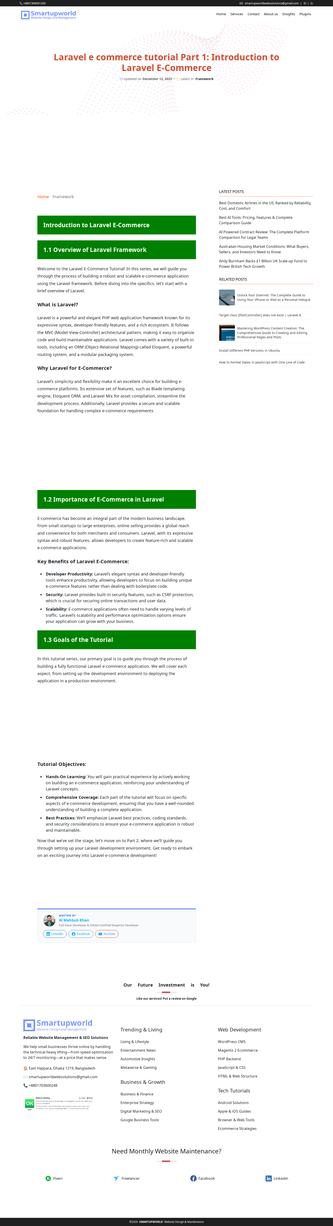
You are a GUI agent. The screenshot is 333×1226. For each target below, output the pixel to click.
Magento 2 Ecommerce (238, 1050)
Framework (204, 79)
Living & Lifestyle (135, 1041)
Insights (288, 14)
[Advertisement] (166, 151)
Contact (253, 14)
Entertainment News (138, 1050)
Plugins (305, 14)
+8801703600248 (43, 1085)
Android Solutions (233, 1102)
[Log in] (305, 3)
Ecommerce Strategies (237, 1128)
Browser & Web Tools (236, 1119)
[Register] (311, 3)
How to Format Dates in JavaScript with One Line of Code (262, 362)
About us (271, 14)
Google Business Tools (140, 1119)
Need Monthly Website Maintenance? (166, 1151)
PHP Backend (229, 1058)
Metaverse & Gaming (139, 1067)
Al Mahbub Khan (74, 920)
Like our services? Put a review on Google (166, 999)
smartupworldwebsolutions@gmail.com (272, 3)
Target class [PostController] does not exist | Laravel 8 (260, 315)
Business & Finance (137, 1094)
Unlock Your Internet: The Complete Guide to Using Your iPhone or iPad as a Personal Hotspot (273, 297)
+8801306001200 (34, 3)
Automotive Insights (138, 1058)
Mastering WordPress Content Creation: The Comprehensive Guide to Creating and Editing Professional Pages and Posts (272, 332)
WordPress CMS (232, 1041)
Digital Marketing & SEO (141, 1111)
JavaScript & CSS (232, 1067)
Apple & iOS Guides (234, 1111)
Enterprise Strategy (137, 1102)
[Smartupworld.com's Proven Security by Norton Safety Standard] (69, 1104)
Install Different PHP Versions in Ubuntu (249, 350)
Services (236, 14)
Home (221, 14)
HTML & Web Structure (237, 1076)
